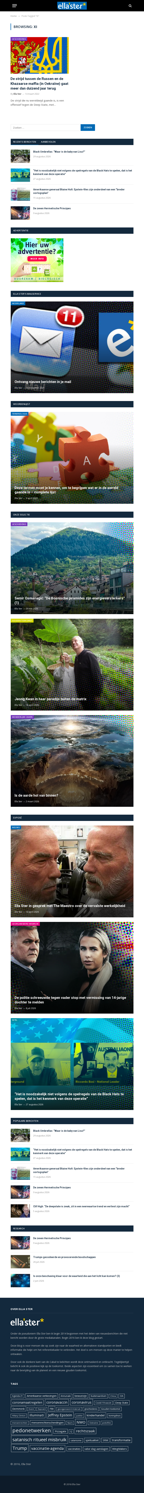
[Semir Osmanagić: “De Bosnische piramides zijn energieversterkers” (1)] (72, 568)
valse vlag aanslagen (96, 1448)
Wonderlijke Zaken (22, 717)
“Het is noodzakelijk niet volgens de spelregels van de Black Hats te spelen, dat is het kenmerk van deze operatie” (82, 172)
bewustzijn (81, 1395)
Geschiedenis (19, 39)
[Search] (130, 6)
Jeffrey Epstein (60, 1415)
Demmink (18, 1408)
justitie (79, 1415)
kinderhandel (96, 1415)
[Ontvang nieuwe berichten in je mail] (72, 347)
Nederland (18, 303)
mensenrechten (19, 1422)
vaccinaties (74, 1448)
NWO (81, 1422)
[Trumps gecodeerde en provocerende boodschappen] (20, 1261)
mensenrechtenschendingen (47, 1422)
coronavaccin (56, 1402)
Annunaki (66, 1395)
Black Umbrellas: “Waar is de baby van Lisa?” (59, 151)
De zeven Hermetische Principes (52, 208)
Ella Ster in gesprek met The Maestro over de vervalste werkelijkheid (70, 906)
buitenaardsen (98, 1395)
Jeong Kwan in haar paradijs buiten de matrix (50, 699)
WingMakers (119, 1448)
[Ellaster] (72, 5)
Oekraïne (93, 1422)
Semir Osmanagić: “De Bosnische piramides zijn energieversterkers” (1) (70, 600)
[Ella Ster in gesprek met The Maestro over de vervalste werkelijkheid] (72, 871)
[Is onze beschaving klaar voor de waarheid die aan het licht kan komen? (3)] (20, 1280)
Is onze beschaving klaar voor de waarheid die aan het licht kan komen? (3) (76, 1276)
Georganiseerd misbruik (25, 923)
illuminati (37, 1415)
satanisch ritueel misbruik (39, 1439)
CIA (121, 1395)
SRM (105, 1440)
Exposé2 (42, 1409)
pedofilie (106, 1422)
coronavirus (81, 1402)
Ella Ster (17, 93)
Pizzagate (60, 1431)
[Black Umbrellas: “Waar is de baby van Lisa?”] (20, 156)
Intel (15, 1020)
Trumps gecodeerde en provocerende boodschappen (64, 1257)
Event (31, 1409)
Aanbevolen (48, 141)
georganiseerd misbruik (69, 1409)
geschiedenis (90, 1408)
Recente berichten (24, 141)
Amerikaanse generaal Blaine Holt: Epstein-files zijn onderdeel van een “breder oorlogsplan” (79, 191)
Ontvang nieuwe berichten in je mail (43, 382)
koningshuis (114, 1415)
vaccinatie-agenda (47, 1448)
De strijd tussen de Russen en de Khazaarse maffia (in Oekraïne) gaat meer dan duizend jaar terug (39, 83)
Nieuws (16, 827)
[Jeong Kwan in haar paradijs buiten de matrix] (72, 665)
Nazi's (70, 1423)
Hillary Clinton (18, 1415)
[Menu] (14, 6)
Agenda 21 (17, 1395)
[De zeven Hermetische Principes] (20, 213)
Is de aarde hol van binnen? (36, 795)
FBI (52, 1408)
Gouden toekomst (22, 620)
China (113, 1396)
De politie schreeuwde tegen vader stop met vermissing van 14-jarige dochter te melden (70, 1000)
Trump (19, 1448)
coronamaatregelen (27, 1402)
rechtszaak (85, 1430)
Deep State (121, 1402)
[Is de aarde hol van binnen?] (72, 761)
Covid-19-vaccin (103, 1402)
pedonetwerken (31, 1430)
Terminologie (19, 413)
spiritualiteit (92, 1440)
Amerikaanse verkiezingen (42, 1395)
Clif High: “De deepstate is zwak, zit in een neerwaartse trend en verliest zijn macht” (81, 1206)
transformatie (121, 1440)
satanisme (76, 1440)
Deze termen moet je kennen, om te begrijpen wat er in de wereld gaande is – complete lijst (66, 490)
